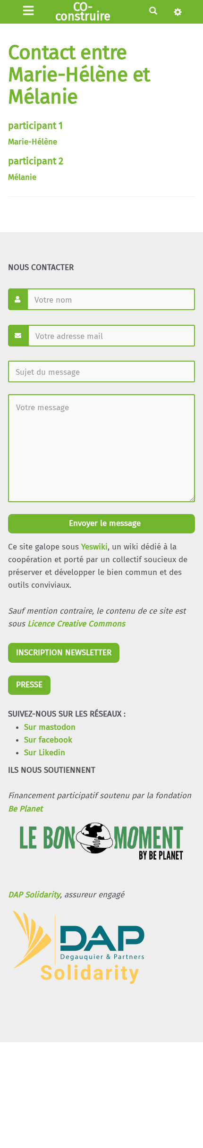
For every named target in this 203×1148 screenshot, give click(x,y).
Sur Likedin (44, 753)
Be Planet (25, 809)
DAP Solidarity (34, 895)
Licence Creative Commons (76, 624)
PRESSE (29, 685)
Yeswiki (94, 547)
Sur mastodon (50, 727)
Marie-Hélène (32, 142)
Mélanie (22, 177)
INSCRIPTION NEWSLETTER (63, 653)
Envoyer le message (104, 523)
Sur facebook (48, 740)
